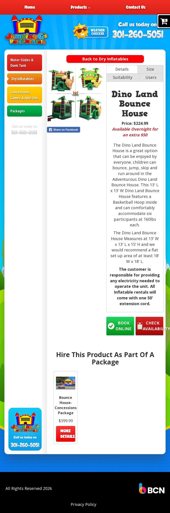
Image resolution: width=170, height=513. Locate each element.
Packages (17, 110)
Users (150, 77)
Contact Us (135, 7)
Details (122, 69)
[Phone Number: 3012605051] (138, 34)
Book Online (123, 325)
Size (150, 69)
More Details (67, 434)
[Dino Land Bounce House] (75, 93)
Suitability (122, 77)
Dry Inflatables (23, 78)
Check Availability (153, 325)
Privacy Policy (83, 504)
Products (79, 7)
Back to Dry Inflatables (105, 59)
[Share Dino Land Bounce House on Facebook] (75, 130)
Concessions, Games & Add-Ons (24, 94)
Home (30, 7)
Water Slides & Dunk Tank (22, 62)
